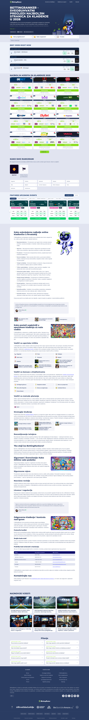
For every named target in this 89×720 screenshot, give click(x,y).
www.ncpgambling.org (57, 559)
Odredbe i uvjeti (64, 718)
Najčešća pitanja (46, 681)
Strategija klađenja (46, 673)
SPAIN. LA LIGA (32, 198)
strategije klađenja (29, 414)
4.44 (18, 211)
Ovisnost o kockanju (29, 718)
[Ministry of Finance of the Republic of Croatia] (12, 707)
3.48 (40, 211)
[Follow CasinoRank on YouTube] (72, 696)
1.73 (25, 211)
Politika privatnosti (53, 718)
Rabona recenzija (67, 92)
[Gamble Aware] (63, 707)
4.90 (75, 211)
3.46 (44, 211)
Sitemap (63, 681)
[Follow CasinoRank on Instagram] (66, 696)
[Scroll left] (10, 211)
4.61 (18, 213)
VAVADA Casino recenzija (68, 147)
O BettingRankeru (63, 673)
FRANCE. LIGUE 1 (51, 198)
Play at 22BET (19, 218)
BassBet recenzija (21, 128)
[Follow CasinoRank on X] (69, 696)
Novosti (77, 1)
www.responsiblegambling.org (59, 561)
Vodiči (71, 1)
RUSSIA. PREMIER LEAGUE (22, 198)
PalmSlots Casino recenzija (44, 147)
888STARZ (13, 213)
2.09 (37, 211)
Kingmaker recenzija (68, 128)
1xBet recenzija (21, 92)
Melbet (13, 215)
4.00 (21, 211)
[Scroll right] (79, 211)
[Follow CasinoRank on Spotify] (75, 696)
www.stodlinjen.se (56, 566)
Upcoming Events (69, 195)
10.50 (64, 211)
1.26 (56, 213)
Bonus (27, 673)
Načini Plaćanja (27, 675)
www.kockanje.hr (56, 554)
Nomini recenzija (21, 110)
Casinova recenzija (21, 147)
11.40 (64, 213)
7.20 (60, 211)
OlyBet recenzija (44, 128)
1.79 (25, 213)
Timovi (27, 681)
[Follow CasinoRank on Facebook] (63, 696)
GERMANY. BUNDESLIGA (41, 198)
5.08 (75, 213)
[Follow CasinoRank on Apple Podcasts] (78, 696)
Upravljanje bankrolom (46, 679)
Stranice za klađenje (50, 1)
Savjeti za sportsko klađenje (46, 675)
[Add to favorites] (11, 51)
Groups (76, 195)
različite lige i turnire (28, 349)
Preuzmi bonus (21, 90)
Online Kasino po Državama (27, 677)
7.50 (60, 213)
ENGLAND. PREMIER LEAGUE (68, 198)
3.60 (44, 213)
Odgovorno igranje (41, 718)
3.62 (40, 213)
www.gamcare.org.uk (57, 557)
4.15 (21, 213)
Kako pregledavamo (63, 675)
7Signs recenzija (44, 110)
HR (11, 695)
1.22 (56, 211)
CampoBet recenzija (68, 110)
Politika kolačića (17, 718)
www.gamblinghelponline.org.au (59, 564)
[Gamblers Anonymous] (49, 707)
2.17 (37, 213)
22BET (13, 211)
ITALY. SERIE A (58, 198)
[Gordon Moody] (41, 707)
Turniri (27, 679)
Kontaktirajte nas (63, 679)
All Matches (13, 198)
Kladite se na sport (62, 1)
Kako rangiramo (63, 677)
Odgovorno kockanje (46, 677)
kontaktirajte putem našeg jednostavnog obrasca (42, 578)
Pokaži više (43, 151)
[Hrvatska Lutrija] (25, 707)
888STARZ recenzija (44, 92)
